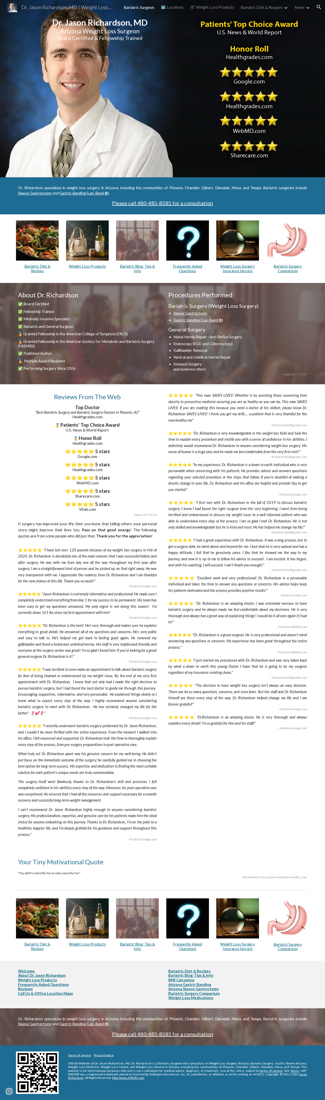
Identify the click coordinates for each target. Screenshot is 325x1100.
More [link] (299, 7)
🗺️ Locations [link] (172, 7)
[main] (100, 49)
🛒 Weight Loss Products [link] (212, 7)
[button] (319, 7)
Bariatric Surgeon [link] (139, 7)
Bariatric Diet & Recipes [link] (262, 7)
